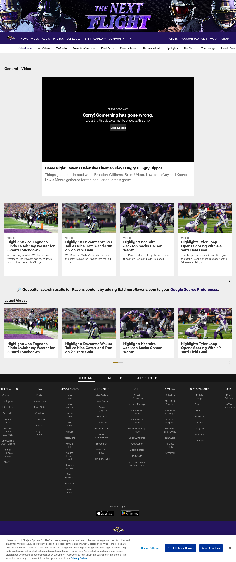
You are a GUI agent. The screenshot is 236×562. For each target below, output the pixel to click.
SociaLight (69, 437)
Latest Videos (101, 395)
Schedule (170, 395)
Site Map (8, 462)
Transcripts (69, 483)
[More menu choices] (129, 38)
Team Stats (39, 407)
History (39, 425)
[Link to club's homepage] (10, 38)
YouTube (199, 440)
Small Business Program (8, 452)
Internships (7, 407)
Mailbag (70, 431)
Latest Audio (102, 401)
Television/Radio (101, 458)
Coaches (39, 413)
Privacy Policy (79, 558)
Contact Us (7, 395)
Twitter (199, 422)
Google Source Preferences (194, 289)
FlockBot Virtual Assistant (8, 431)
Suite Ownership (137, 437)
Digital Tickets (137, 449)
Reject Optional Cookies (180, 548)
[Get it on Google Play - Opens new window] (130, 515)
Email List (199, 404)
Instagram (199, 428)
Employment (8, 401)
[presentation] (230, 281)
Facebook (199, 416)
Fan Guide (170, 437)
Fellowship (8, 413)
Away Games (137, 443)
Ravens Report (101, 428)
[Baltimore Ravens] (118, 530)
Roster (39, 395)
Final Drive (102, 416)
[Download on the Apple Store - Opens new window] (105, 514)
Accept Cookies (211, 548)
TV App (199, 410)
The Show (102, 422)
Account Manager (137, 404)
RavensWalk (170, 453)
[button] (118, 127)
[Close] (230, 548)
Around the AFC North (70, 456)
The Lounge (101, 443)
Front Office (39, 419)
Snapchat (199, 434)
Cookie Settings (150, 548)
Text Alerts (137, 456)
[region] (118, 548)
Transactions (39, 401)
